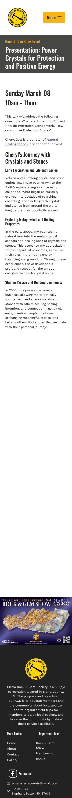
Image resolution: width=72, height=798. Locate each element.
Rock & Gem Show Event (22, 41)
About (11, 748)
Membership (45, 753)
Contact (13, 754)
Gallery (12, 760)
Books (40, 759)
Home (11, 743)
